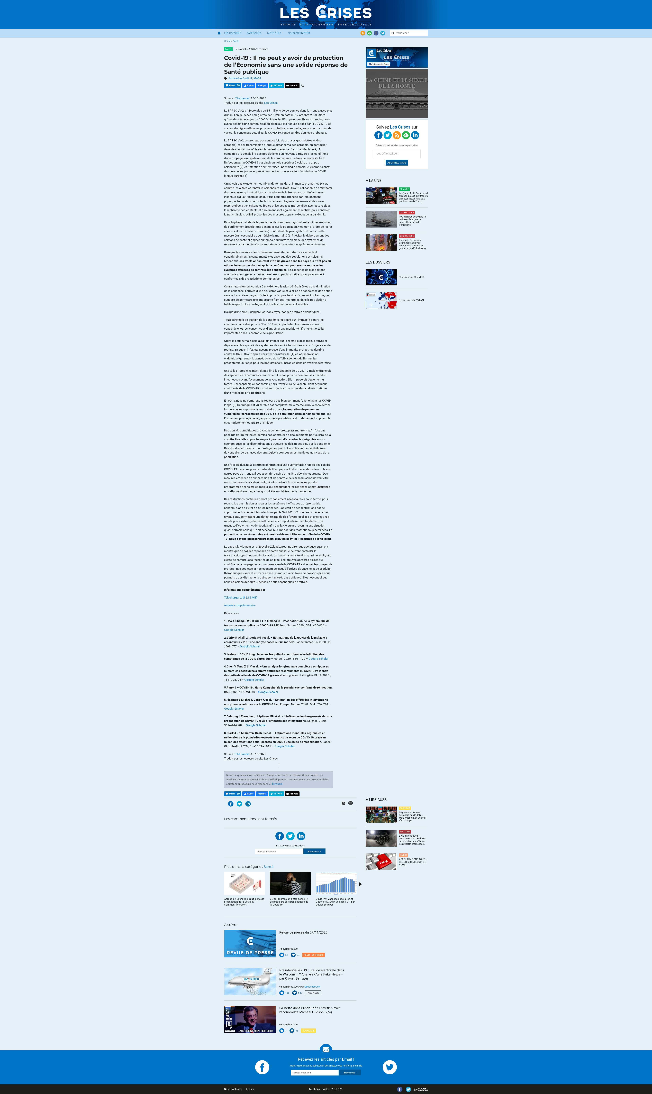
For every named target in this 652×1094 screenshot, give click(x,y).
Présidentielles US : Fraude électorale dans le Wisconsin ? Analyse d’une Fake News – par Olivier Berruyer (311, 974)
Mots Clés (274, 33)
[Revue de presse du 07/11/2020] (250, 943)
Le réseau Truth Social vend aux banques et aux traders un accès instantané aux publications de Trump (413, 197)
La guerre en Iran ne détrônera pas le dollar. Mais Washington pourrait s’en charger (412, 816)
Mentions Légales (319, 1089)
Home (227, 41)
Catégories (254, 33)
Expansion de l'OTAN (411, 300)
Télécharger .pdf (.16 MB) (240, 597)
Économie (308, 1030)
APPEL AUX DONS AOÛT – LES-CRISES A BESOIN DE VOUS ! (413, 862)
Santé (236, 41)
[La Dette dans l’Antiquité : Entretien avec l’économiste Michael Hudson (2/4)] (250, 1019)
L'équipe (250, 1089)
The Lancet (242, 98)
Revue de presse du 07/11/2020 (303, 932)
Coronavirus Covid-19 (411, 277)
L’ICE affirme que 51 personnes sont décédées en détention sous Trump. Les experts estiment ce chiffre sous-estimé (412, 839)
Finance (404, 189)
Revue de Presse (313, 955)
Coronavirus (235, 78)
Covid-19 (247, 78)
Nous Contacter (299, 33)
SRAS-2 (257, 78)
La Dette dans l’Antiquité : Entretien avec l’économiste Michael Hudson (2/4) (310, 1010)
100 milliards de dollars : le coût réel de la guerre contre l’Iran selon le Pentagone (412, 220)
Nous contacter (233, 1089)
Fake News (313, 992)
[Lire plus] (277, 784)
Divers (403, 855)
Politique (405, 831)
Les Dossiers (232, 33)
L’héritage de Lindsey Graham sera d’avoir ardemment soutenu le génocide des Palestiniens (412, 244)
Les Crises (271, 102)
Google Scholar (234, 629)
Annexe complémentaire (240, 605)
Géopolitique (407, 212)
